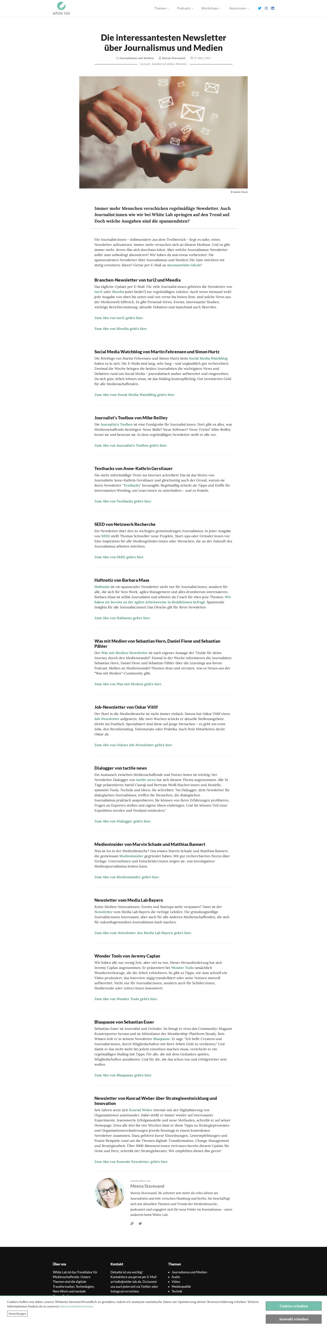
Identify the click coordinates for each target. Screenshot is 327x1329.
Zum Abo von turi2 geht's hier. (118, 318)
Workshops (210, 8)
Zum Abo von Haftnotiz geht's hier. (122, 618)
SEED (105, 536)
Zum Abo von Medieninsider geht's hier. (127, 877)
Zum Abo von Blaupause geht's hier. (123, 1075)
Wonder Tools (182, 967)
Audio (176, 1277)
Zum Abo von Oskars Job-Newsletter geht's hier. (133, 745)
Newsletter (104, 912)
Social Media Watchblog (208, 358)
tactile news (146, 780)
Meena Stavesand (173, 58)
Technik (177, 1291)
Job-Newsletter (106, 719)
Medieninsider (131, 856)
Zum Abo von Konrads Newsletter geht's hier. (131, 1161)
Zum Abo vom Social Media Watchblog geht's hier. (134, 394)
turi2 (98, 292)
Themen (160, 8)
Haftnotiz (102, 587)
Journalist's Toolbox (117, 424)
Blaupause (161, 1039)
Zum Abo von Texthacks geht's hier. (123, 501)
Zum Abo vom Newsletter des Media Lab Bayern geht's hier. (143, 933)
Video (176, 1282)
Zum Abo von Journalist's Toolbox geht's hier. (130, 445)
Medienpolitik (181, 1287)
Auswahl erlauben (293, 1319)
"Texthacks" (131, 485)
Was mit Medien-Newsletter (124, 653)
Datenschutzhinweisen (76, 1306)
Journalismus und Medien (137, 58)
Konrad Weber (141, 1110)
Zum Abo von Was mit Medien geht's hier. (128, 684)
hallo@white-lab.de (127, 1282)
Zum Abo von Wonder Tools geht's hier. (126, 999)
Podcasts (184, 8)
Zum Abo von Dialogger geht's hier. (122, 821)
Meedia (118, 292)
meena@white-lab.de (184, 265)
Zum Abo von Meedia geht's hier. (120, 328)
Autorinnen (238, 8)
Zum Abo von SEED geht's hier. (119, 557)
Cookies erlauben (294, 1306)
